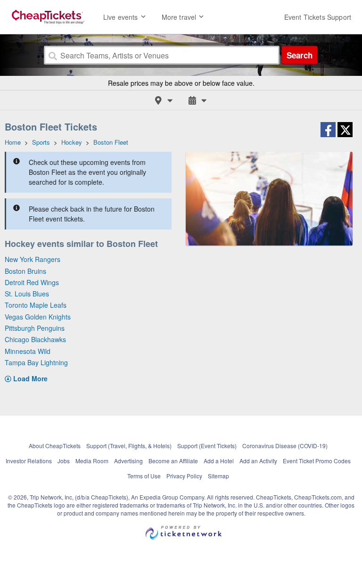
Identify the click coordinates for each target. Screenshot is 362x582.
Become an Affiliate (173, 461)
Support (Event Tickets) (207, 446)
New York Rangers (32, 259)
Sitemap (218, 476)
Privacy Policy (184, 476)
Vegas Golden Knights (38, 316)
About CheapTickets (55, 446)
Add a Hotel (219, 461)
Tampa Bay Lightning (36, 362)
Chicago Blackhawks (35, 339)
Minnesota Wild (27, 351)
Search (300, 55)
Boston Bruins (25, 271)
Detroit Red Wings (32, 282)
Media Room (91, 461)
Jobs (64, 461)
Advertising (128, 461)
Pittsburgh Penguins (35, 328)
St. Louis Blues (27, 293)
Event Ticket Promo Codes (317, 461)
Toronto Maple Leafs (35, 305)
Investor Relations (29, 461)
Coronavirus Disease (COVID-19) (285, 446)
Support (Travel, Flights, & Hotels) (129, 446)
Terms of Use (144, 476)
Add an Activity (258, 461)
